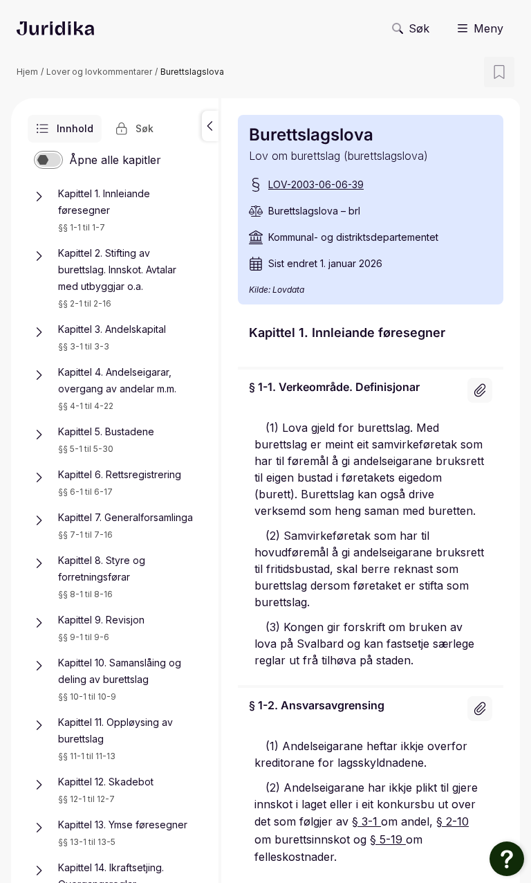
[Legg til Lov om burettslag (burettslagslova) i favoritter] (499, 72)
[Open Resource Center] (507, 858)
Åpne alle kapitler (115, 160)
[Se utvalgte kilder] (479, 390)
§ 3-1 (366, 821)
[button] (210, 126)
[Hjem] (55, 28)
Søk (419, 28)
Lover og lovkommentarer (99, 71)
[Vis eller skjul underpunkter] (39, 196)
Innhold (75, 128)
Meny (488, 28)
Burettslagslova (192, 71)
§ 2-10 (452, 821)
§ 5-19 (388, 839)
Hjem (27, 71)
